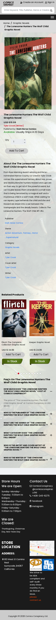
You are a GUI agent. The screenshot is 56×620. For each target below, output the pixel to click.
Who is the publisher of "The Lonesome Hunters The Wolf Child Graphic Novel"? (26, 413)
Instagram (37, 506)
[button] (16, 373)
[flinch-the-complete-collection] (14, 318)
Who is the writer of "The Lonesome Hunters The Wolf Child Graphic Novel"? (26, 458)
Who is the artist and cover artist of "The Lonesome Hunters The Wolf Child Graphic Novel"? (25, 447)
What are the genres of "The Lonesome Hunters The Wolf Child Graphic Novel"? (26, 423)
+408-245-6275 (40, 495)
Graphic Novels (21, 23)
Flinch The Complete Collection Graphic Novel (13, 343)
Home (6, 23)
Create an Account (32, 2)
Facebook (37, 501)
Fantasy (26, 233)
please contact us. (35, 598)
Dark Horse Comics (14, 223)
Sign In (50, 2)
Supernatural (11, 237)
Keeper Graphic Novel (39, 342)
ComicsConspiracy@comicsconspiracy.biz (42, 489)
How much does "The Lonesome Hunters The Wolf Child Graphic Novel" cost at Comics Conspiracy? (25, 391)
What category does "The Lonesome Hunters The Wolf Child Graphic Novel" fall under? (25, 435)
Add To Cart (16, 150)
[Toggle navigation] (52, 17)
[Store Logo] (8, 3)
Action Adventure (13, 233)
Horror (34, 233)
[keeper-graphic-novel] (41, 318)
